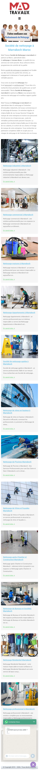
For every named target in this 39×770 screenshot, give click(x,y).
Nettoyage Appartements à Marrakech (19, 312)
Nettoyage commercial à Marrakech (18, 215)
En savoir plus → (9, 181)
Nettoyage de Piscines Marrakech (17, 462)
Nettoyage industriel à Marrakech (17, 166)
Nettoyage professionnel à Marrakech (19, 709)
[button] (19, 18)
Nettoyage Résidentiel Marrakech (17, 660)
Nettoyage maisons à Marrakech (16, 263)
